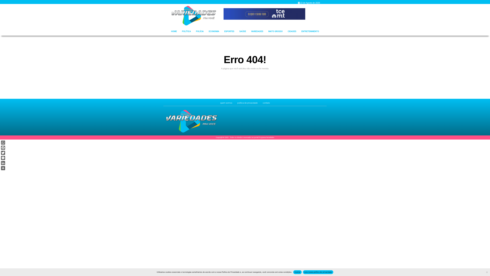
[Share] (3, 168)
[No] (487, 272)
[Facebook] (3, 147)
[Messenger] (3, 157)
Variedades (257, 31)
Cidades (292, 31)
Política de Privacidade (247, 103)
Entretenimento (310, 31)
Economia (214, 31)
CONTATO (266, 103)
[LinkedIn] (3, 163)
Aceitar (297, 272)
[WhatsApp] (3, 142)
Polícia (200, 31)
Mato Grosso (275, 31)
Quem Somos (226, 103)
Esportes (229, 31)
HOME (174, 31)
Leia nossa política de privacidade (318, 272)
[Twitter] (3, 152)
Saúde (242, 31)
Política (186, 31)
